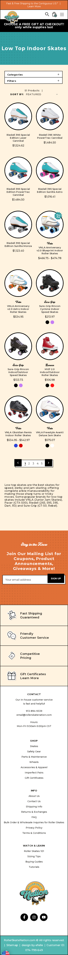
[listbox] (42, 94)
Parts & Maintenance (34, 756)
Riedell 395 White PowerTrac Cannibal (50, 136)
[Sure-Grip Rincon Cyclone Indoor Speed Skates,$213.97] (50, 283)
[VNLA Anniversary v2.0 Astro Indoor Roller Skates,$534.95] (18, 283)
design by (28, 945)
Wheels (34, 762)
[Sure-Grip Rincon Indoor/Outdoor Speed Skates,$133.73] (18, 346)
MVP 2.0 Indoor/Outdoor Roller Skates (50, 372)
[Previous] (18, 462)
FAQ (34, 817)
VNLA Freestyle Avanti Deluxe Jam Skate (49, 434)
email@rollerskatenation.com (34, 714)
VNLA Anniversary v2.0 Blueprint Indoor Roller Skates (50, 250)
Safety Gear (34, 751)
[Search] (47, 14)
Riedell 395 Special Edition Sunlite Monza (18, 245)
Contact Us (34, 801)
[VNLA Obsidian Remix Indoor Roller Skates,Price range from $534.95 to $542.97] (18, 409)
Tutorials (34, 866)
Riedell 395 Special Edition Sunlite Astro (50, 190)
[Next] (48, 462)
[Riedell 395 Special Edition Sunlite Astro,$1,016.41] (50, 170)
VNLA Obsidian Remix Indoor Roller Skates (18, 434)
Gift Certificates (34, 777)
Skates (34, 746)
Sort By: (17, 94)
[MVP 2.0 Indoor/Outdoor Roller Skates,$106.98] (50, 346)
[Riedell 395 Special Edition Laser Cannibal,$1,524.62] (18, 116)
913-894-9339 (34, 710)
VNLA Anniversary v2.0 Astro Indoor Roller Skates (18, 309)
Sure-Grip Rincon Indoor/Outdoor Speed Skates (18, 372)
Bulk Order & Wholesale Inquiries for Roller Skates (34, 822)
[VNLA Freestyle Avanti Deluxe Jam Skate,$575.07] (50, 409)
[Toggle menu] (62, 14)
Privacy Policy (34, 827)
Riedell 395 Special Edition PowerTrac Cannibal (18, 192)
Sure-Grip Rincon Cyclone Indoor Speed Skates (50, 309)
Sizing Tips (34, 856)
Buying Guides (34, 861)
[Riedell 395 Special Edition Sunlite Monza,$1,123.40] (18, 224)
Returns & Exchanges (34, 811)
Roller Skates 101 (34, 851)
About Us (34, 796)
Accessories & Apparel (34, 767)
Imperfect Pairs (34, 772)
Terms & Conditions (34, 832)
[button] (33, 74)
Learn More (34, 6)
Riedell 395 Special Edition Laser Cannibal (18, 137)
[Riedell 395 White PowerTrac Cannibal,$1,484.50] (50, 116)
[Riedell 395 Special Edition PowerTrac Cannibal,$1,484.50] (18, 170)
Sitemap (12, 945)
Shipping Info (34, 806)
